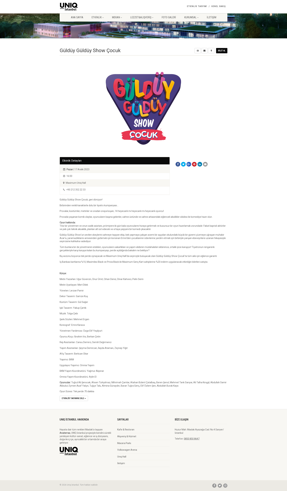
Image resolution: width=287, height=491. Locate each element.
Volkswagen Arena (127, 449)
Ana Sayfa (77, 17)
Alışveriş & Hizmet (126, 436)
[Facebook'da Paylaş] (178, 164)
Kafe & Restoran (125, 429)
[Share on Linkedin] (199, 164)
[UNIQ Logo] (86, 6)
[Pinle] (194, 164)
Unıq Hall (121, 456)
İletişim (211, 17)
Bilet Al (221, 50)
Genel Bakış (218, 6)
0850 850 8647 (191, 438)
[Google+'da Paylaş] (189, 164)
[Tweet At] (183, 164)
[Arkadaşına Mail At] (205, 164)
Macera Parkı (124, 443)
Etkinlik (97, 17)
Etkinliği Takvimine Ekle (73, 398)
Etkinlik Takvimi (197, 6)
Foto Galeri (169, 17)
